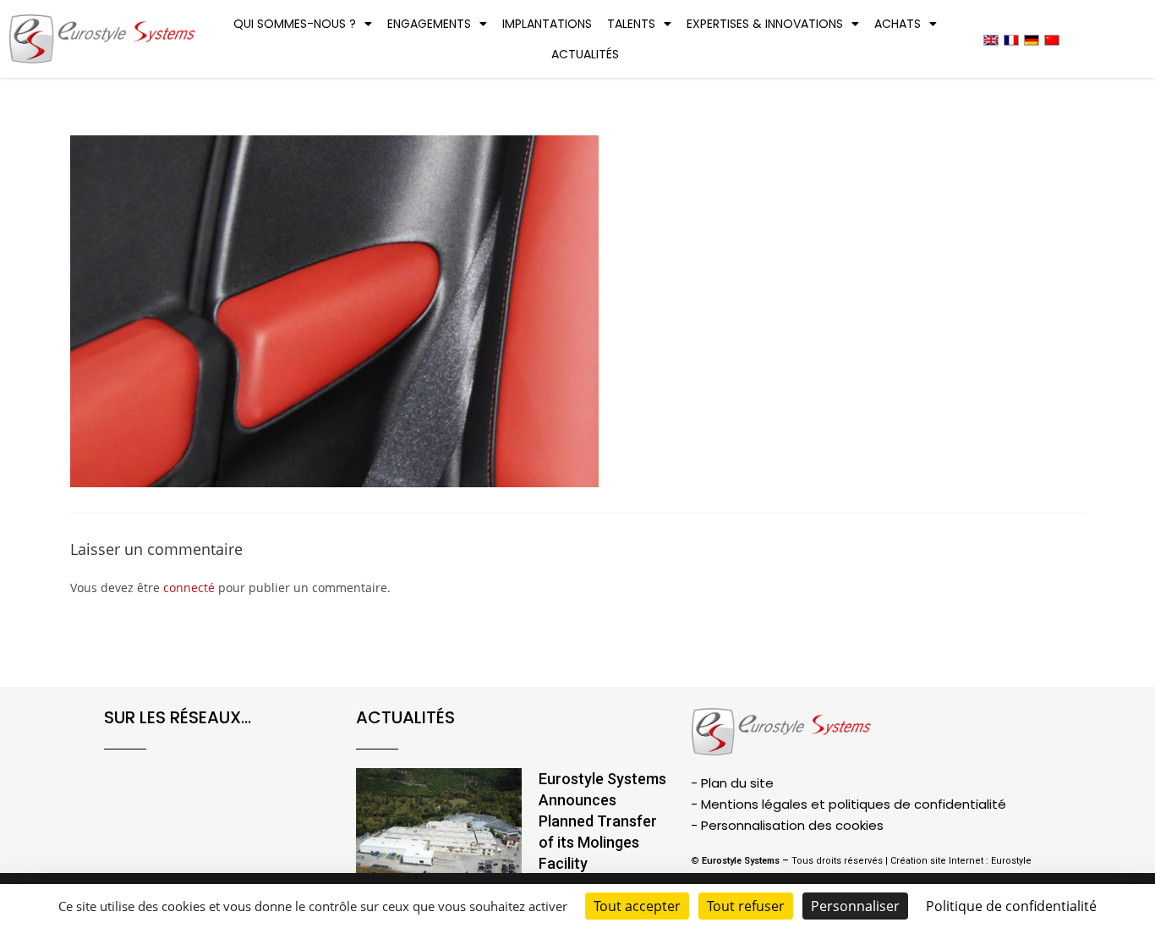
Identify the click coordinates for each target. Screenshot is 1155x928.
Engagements (429, 23)
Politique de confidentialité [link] (1011, 906)
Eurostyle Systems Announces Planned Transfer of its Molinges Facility (602, 821)
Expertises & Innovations (765, 23)
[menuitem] (991, 39)
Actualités (585, 54)
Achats (897, 23)
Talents (631, 23)
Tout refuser (746, 906)
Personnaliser (855, 906)
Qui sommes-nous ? (294, 23)
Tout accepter (637, 906)
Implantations (547, 23)
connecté (189, 587)
